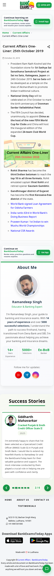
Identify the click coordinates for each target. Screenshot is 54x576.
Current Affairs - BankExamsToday (32, 559)
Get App (45, 252)
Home (5, 32)
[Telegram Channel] (27, 375)
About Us (23, 499)
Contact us (41, 499)
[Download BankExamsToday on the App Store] (14, 540)
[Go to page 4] (22, 488)
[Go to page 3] (19, 488)
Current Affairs (21, 32)
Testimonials (27, 506)
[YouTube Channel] (18, 375)
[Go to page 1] (6, 488)
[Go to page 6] (28, 488)
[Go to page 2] (16, 488)
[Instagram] (35, 375)
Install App (44, 21)
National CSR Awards (22, 230)
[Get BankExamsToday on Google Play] (40, 540)
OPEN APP (45, 5)
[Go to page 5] (25, 488)
